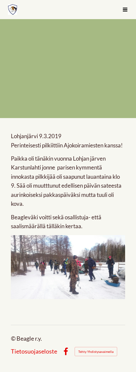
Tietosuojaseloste (34, 352)
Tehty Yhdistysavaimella (96, 352)
